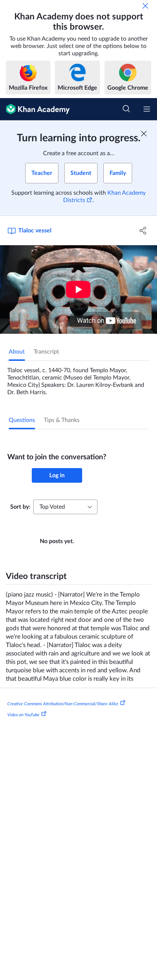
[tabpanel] (78, 378)
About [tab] (17, 352)
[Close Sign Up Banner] (144, 133)
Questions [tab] (22, 420)
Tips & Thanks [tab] (62, 420)
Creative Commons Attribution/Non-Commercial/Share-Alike (62, 704)
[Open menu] (146, 109)
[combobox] (65, 507)
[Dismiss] (145, 6)
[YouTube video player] (78, 289)
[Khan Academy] (35, 109)
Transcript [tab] (46, 352)
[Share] (143, 230)
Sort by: (20, 507)
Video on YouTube (23, 715)
